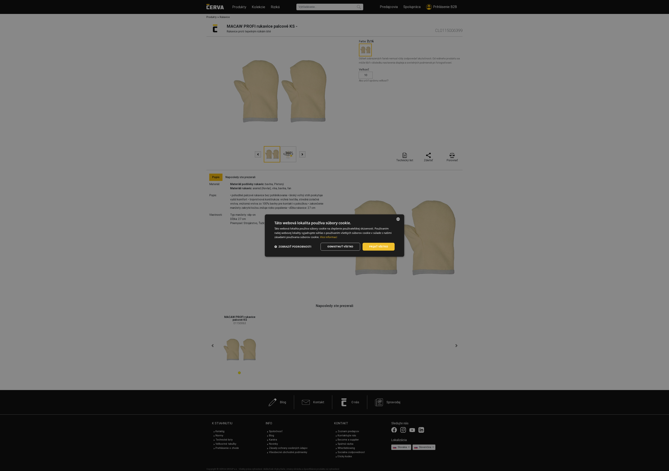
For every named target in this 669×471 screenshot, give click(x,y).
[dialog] (334, 235)
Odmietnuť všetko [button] (340, 246)
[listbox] (398, 219)
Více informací (328, 237)
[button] (292, 246)
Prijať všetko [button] (378, 246)
